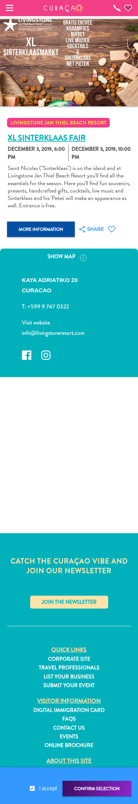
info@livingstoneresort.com (53, 333)
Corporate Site (69, 659)
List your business (69, 676)
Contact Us (69, 728)
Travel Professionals (69, 667)
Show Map (61, 256)
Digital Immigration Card (69, 710)
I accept (48, 788)
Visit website (36, 322)
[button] (64, 8)
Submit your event (69, 685)
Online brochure (69, 745)
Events (69, 736)
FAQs (69, 719)
